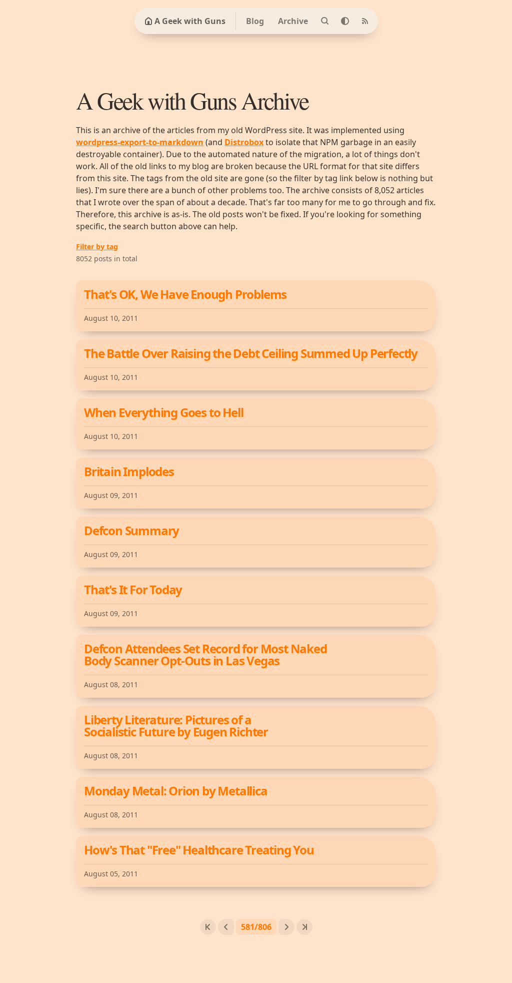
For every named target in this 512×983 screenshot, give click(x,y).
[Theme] (345, 21)
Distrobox (244, 142)
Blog (255, 21)
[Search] (325, 21)
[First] (208, 927)
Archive (293, 21)
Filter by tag (97, 246)
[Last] (304, 927)
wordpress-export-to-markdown (140, 142)
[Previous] (226, 927)
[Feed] (365, 21)
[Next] (286, 927)
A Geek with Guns (190, 21)
